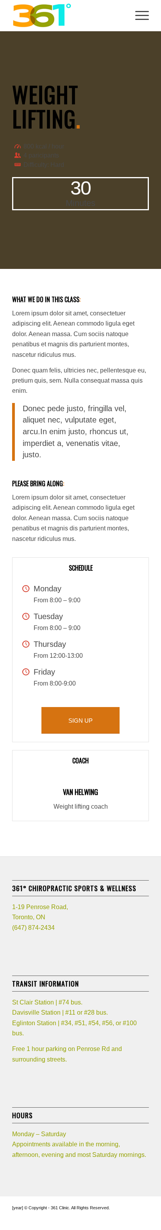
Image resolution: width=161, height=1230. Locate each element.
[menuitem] (138, 15)
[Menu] (138, 15)
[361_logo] (67, 15)
